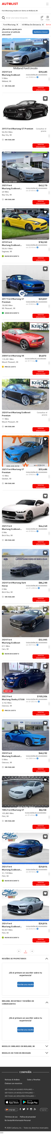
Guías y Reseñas (33, 1079)
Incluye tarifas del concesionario (36, 74)
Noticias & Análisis (12, 1079)
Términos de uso (11, 1116)
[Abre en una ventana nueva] (12, 1102)
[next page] (32, 951)
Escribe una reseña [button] (25, 984)
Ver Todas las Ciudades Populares (19, 1089)
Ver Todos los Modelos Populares (19, 1092)
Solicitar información (40, 89)
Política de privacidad (28, 1116)
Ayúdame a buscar (41, 32)
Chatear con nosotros (13, 1083)
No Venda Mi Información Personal (17, 1120)
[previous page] (19, 951)
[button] (42, 18)
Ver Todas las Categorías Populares (20, 1096)
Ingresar (44, 1110)
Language (11, 1109)
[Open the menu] (47, 4)
